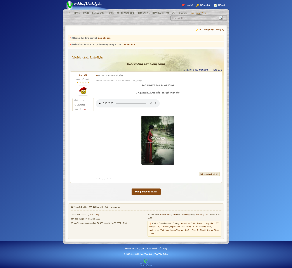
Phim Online (143, 13)
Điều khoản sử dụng (157, 248)
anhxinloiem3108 (188, 223)
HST (216, 223)
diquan (199, 223)
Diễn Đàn (76, 57)
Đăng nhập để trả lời (209, 174)
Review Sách (98, 13)
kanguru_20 (154, 227)
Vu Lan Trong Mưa (168, 215)
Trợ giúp (141, 248)
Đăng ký (220, 29)
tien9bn (188, 230)
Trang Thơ (113, 13)
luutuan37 (165, 227)
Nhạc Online (128, 13)
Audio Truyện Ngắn (93, 57)
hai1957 (83, 75)
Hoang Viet (208, 223)
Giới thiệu (130, 248)
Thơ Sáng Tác (201, 215)
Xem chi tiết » (104, 38)
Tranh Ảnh (157, 13)
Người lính (175, 227)
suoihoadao (154, 230)
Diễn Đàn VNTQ (198, 13)
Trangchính (69, 13)
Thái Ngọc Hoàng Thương (171, 230)
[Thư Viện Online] (87, 5)
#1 (97, 75)
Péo (182, 227)
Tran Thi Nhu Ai (199, 230)
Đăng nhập (209, 29)
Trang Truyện (81, 13)
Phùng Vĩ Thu (192, 227)
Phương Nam (205, 227)
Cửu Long (94, 215)
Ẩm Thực (170, 13)
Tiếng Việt (183, 13)
